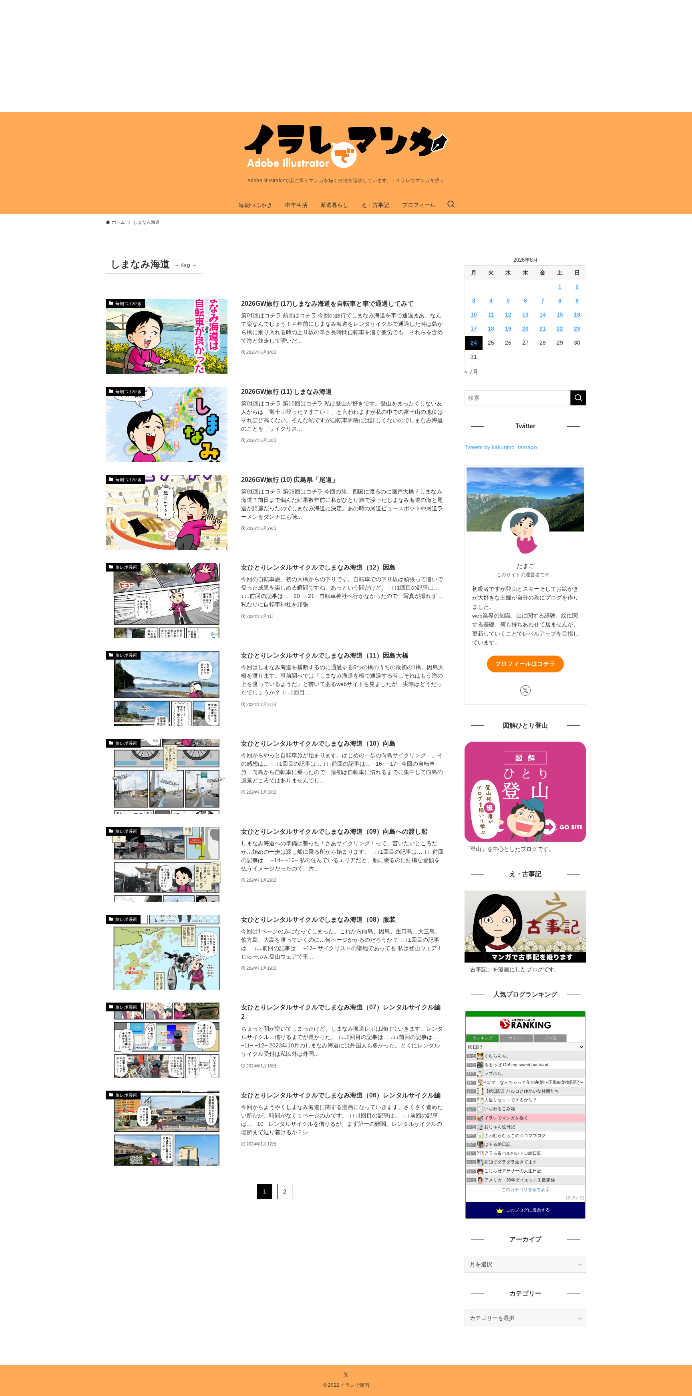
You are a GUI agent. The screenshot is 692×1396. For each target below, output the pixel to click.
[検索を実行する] (578, 397)
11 (491, 314)
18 (491, 328)
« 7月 (471, 372)
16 (577, 314)
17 (474, 328)
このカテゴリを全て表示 (525, 1189)
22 (560, 328)
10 (474, 314)
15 (560, 314)
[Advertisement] (240, 56)
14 (542, 314)
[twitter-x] (525, 690)
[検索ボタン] (451, 205)
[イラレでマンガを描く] (346, 147)
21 (542, 328)
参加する (575, 1197)
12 (508, 314)
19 (508, 328)
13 (525, 314)
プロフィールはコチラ (525, 663)
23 (577, 328)
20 (525, 328)
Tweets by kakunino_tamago (501, 447)
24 (474, 342)
